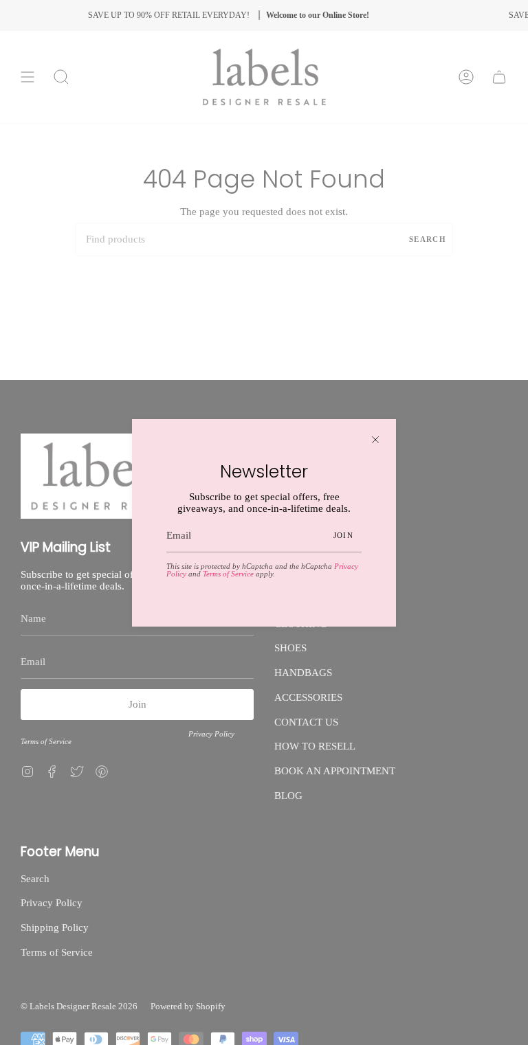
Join (343, 535)
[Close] (375, 440)
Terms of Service (228, 574)
